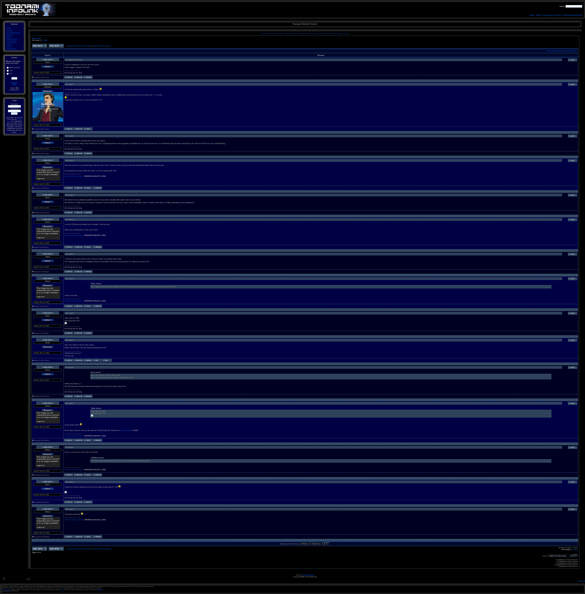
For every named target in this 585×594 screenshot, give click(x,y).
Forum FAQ (272, 34)
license (100, 589)
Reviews (10, 35)
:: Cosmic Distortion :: (308, 575)
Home (532, 15)
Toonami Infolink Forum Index (78, 46)
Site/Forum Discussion (102, 46)
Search (9, 37)
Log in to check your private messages (328, 34)
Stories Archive (12, 39)
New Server (36, 38)
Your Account (548, 15)
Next (45, 40)
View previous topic (554, 51)
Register (302, 34)
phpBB (302, 577)
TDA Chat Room (291, 34)
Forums (558, 15)
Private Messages (13, 32)
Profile (309, 34)
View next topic (570, 51)
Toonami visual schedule (74, 176)
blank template (126, 430)
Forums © (581, 581)
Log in (346, 34)
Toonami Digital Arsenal (572, 15)
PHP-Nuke (6, 589)
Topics (538, 15)
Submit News (11, 42)
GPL (62, 589)
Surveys (10, 44)
